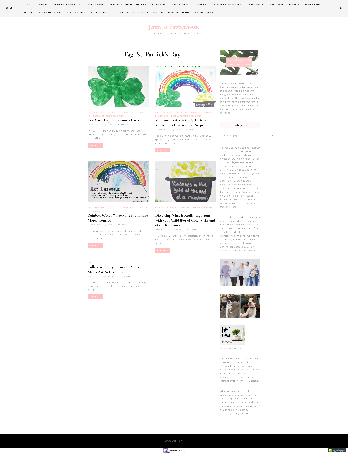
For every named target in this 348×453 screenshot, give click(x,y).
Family (27, 4)
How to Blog (140, 12)
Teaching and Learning (67, 4)
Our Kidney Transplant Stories (171, 12)
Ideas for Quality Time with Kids (127, 4)
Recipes (201, 4)
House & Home (312, 4)
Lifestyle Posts (75, 12)
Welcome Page (203, 12)
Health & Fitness (180, 4)
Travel (122, 12)
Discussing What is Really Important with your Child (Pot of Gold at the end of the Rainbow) (185, 220)
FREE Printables (95, 4)
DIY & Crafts (159, 4)
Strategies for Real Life (227, 4)
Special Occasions (112, 116)
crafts (171, 112)
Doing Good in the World (284, 4)
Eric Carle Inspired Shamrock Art (113, 120)
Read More (95, 145)
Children (44, 4)
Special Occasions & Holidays (41, 12)
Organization (257, 4)
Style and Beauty (101, 12)
